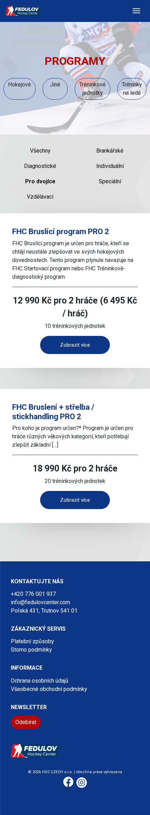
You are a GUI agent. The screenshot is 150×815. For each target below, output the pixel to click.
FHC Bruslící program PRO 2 (60, 231)
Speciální (110, 181)
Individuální (110, 166)
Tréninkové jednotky (92, 88)
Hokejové (19, 84)
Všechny (40, 150)
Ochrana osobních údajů (39, 680)
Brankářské (109, 150)
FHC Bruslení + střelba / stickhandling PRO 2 (53, 412)
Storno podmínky (31, 649)
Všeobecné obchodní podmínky (49, 689)
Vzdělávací (40, 196)
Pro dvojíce (40, 181)
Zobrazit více (75, 345)
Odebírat (25, 722)
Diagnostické (40, 166)
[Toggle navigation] (136, 11)
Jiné (55, 84)
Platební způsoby (32, 641)
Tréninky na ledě (132, 88)
